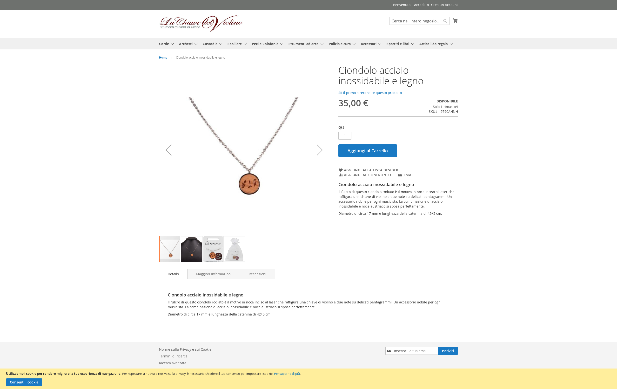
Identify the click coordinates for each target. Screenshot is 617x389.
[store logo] (201, 23)
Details (173, 274)
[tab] (173, 274)
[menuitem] (165, 43)
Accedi (419, 4)
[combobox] (419, 21)
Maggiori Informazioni (214, 274)
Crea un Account (444, 4)
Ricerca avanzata (172, 363)
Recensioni (257, 274)
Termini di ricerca (173, 356)
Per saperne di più (287, 373)
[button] (168, 150)
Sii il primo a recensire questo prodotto (370, 92)
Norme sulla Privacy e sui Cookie (185, 349)
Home (163, 57)
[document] (309, 378)
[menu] (308, 43)
